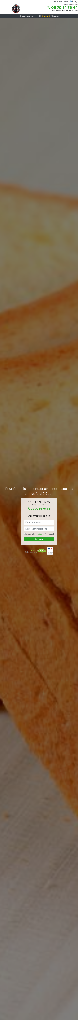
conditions (39, 534)
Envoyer (39, 539)
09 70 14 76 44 (64, 7)
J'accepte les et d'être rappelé (40, 534)
